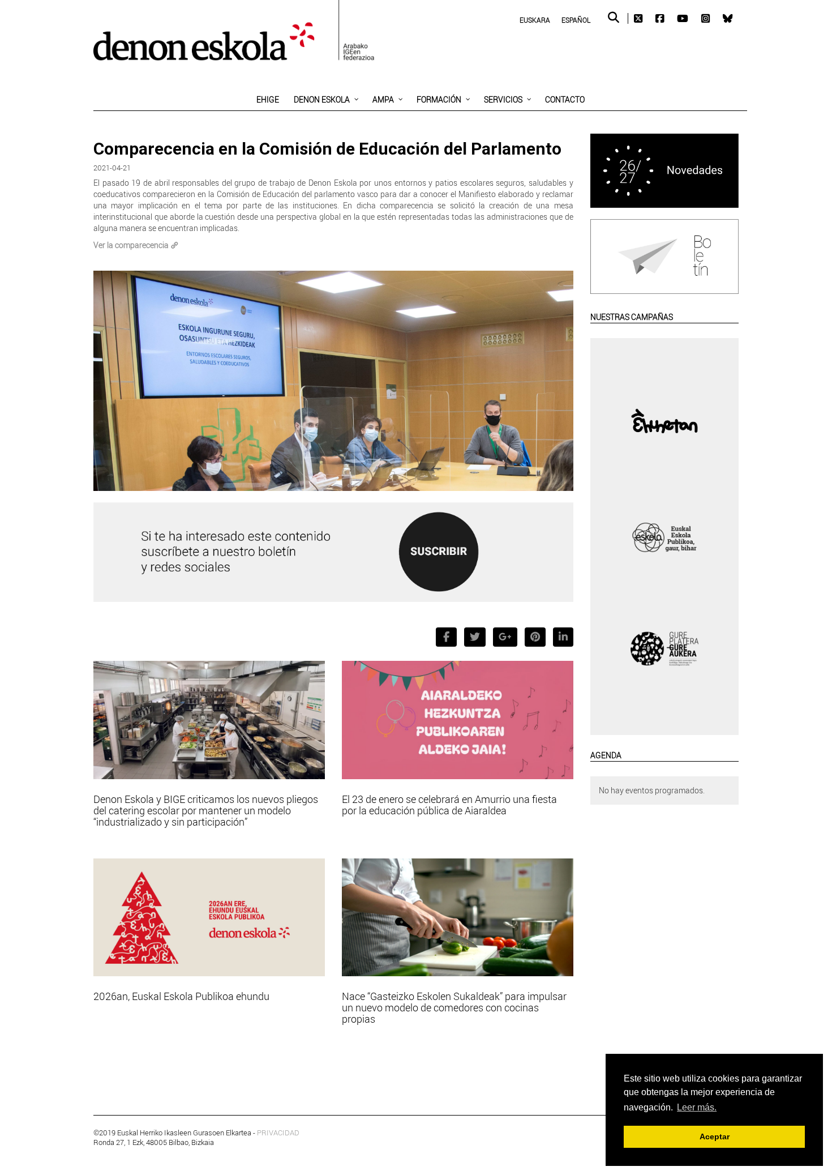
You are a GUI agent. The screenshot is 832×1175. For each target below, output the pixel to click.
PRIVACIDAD (278, 1132)
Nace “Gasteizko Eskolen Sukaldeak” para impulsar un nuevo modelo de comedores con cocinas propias (454, 1007)
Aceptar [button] (715, 1136)
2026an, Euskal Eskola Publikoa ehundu (181, 996)
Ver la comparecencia (131, 245)
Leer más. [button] (697, 1107)
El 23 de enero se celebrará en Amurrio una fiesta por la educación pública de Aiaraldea (449, 804)
